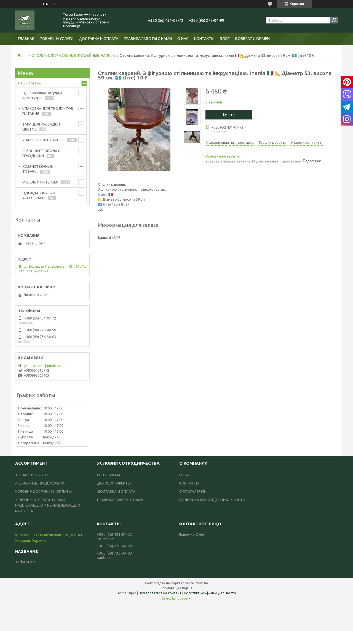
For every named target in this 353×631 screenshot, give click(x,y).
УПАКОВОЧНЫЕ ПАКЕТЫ (43, 140)
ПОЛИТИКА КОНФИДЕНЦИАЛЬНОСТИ (212, 500)
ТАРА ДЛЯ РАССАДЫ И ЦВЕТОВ (41, 126)
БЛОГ (225, 38)
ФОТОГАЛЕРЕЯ (192, 491)
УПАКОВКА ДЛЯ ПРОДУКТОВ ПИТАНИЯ (47, 111)
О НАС (183, 38)
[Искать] (334, 20)
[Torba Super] (36, 20)
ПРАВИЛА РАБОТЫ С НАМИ (148, 38)
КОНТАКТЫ (204, 38)
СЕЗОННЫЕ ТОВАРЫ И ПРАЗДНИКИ (41, 153)
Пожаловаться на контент (160, 593)
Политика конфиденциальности (210, 593)
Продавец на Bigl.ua (176, 588)
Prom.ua (201, 583)
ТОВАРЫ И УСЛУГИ (56, 38)
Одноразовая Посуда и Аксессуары (42, 95)
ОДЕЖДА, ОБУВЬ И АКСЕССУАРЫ (38, 195)
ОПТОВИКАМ (108, 475)
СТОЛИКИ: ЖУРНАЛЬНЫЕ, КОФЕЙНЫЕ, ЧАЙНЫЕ (73, 55)
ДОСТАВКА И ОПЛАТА (98, 38)
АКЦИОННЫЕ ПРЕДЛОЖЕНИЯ (40, 483)
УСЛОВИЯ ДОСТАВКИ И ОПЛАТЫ (43, 491)
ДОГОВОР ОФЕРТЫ (114, 483)
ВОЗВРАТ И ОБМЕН (252, 38)
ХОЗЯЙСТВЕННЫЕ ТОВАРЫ (37, 168)
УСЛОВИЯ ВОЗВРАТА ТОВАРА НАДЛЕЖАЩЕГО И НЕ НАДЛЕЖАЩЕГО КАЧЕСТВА (47, 505)
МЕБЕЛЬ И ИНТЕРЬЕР (40, 182)
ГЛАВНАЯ (26, 38)
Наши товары (30, 83)
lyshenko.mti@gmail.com (43, 366)
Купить (229, 114)
